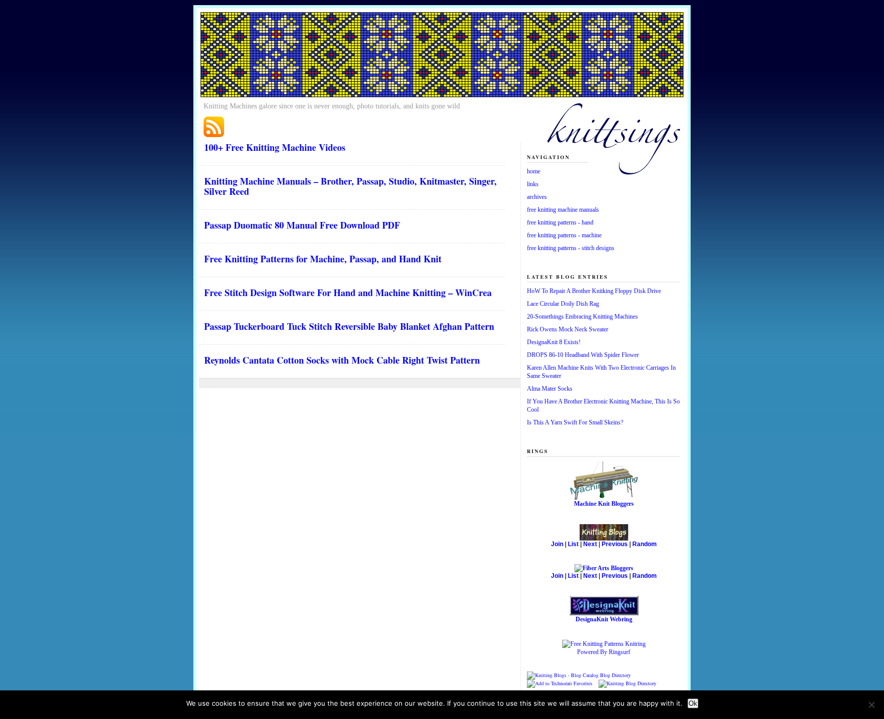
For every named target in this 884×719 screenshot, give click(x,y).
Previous (615, 544)
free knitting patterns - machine (564, 235)
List (573, 544)
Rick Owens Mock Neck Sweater (567, 329)
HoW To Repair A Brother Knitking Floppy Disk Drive (594, 291)
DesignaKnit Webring (604, 619)
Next (590, 544)
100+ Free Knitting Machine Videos (274, 147)
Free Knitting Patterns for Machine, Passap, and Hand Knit (322, 258)
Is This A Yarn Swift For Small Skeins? (575, 422)
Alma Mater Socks (549, 388)
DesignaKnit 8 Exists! (554, 342)
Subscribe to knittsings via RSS (214, 127)
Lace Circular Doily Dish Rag (563, 303)
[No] (871, 705)
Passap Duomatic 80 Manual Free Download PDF (302, 225)
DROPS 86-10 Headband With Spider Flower (583, 354)
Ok (693, 703)
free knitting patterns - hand (560, 222)
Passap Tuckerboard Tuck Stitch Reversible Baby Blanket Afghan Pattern (349, 326)
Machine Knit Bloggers (604, 503)
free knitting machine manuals (563, 209)
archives (537, 196)
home (533, 171)
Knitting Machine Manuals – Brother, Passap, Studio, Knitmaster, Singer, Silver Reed (350, 186)
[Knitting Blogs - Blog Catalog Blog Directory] (579, 675)
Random (644, 544)
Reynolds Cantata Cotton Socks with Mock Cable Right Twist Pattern (342, 360)
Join (557, 544)
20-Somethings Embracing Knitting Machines (582, 316)
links (533, 184)
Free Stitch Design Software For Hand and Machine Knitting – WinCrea (348, 292)
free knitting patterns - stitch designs (570, 248)
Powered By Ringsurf (603, 652)
